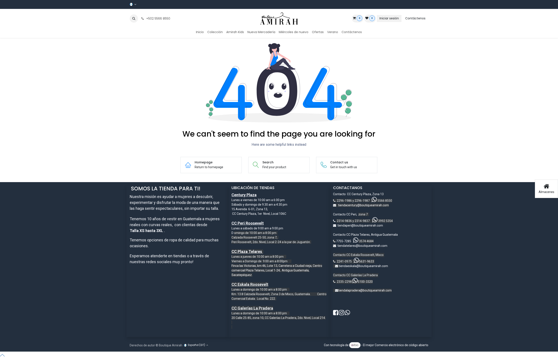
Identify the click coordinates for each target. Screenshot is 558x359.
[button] (134, 18)
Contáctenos (415, 18)
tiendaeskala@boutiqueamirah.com (363, 266)
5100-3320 (365, 281)
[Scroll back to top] (279, 355)
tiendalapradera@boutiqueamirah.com (365, 290)
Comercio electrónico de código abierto (401, 345)
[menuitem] (200, 32)
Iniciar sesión (389, 18)
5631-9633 (366, 261)
